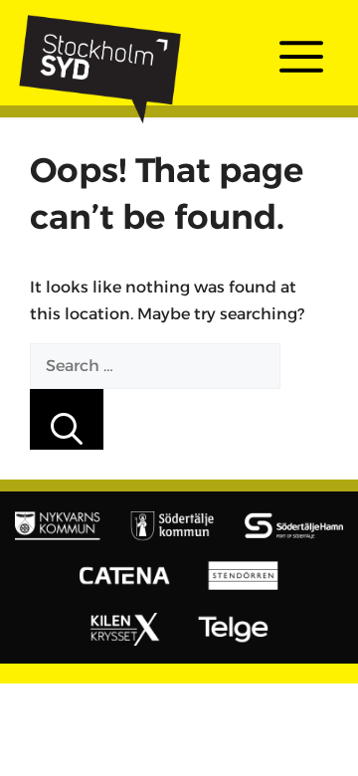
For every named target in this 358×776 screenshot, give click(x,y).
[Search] (66, 419)
